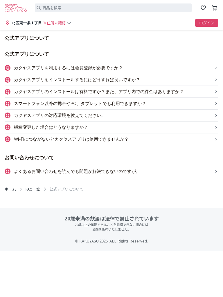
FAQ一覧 (32, 189)
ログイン (206, 23)
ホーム (10, 189)
